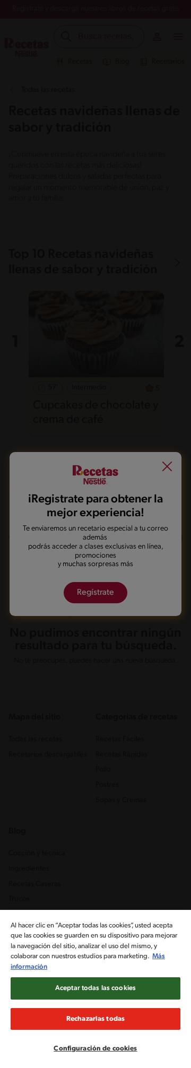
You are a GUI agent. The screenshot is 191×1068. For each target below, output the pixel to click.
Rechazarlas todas (95, 1018)
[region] (95, 989)
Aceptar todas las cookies (95, 988)
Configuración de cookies (95, 1048)
